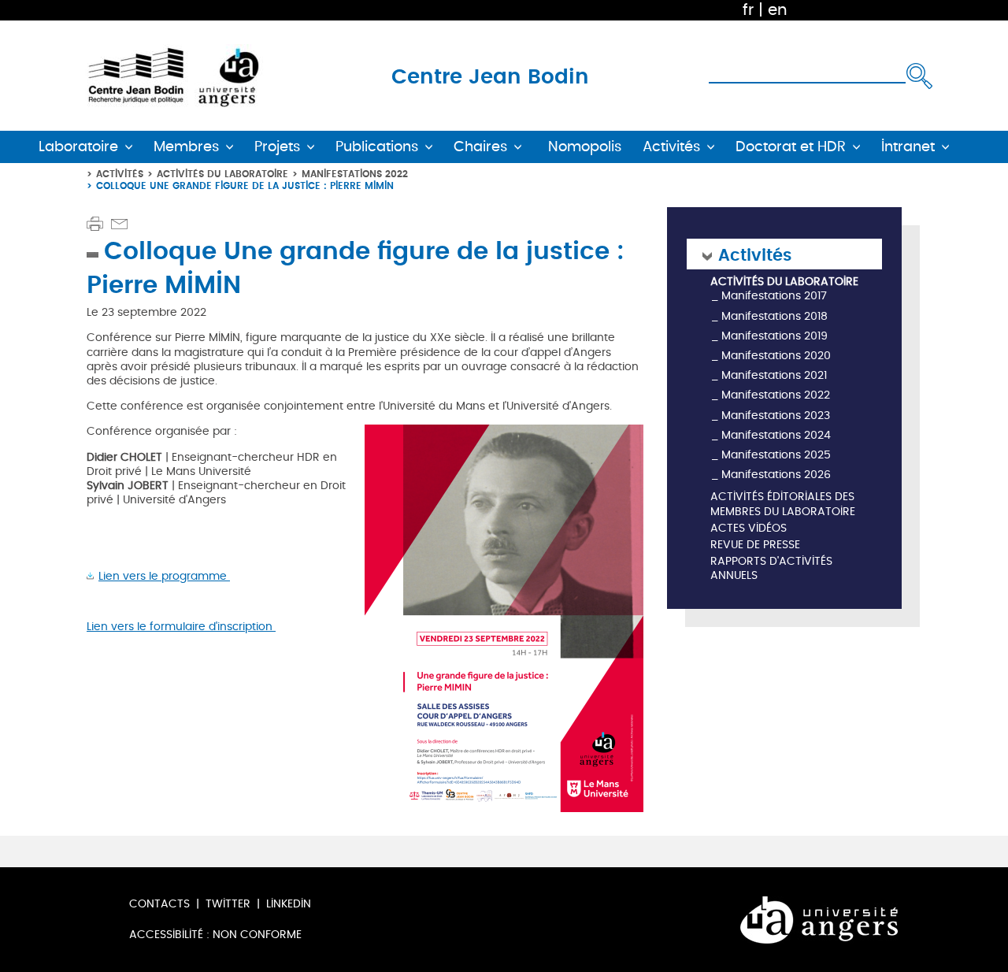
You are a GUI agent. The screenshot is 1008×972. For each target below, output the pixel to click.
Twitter (228, 904)
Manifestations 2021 (774, 375)
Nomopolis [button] (584, 147)
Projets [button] (277, 147)
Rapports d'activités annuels (771, 569)
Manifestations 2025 (776, 455)
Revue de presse (755, 545)
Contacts (159, 904)
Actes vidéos (748, 528)
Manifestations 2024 (776, 435)
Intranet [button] (908, 147)
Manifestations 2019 (774, 336)
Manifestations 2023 (775, 415)
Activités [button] (671, 147)
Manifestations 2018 (774, 316)
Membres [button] (186, 147)
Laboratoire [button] (78, 147)
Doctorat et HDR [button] (791, 147)
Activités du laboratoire (222, 173)
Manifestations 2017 (774, 296)
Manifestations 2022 (355, 173)
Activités (119, 173)
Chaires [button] (480, 147)
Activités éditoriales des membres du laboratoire (782, 504)
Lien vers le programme (164, 576)
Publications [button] (376, 147)
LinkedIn (288, 904)
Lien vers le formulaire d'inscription (181, 626)
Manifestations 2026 (776, 474)
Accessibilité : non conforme (215, 934)
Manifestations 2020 (776, 355)
